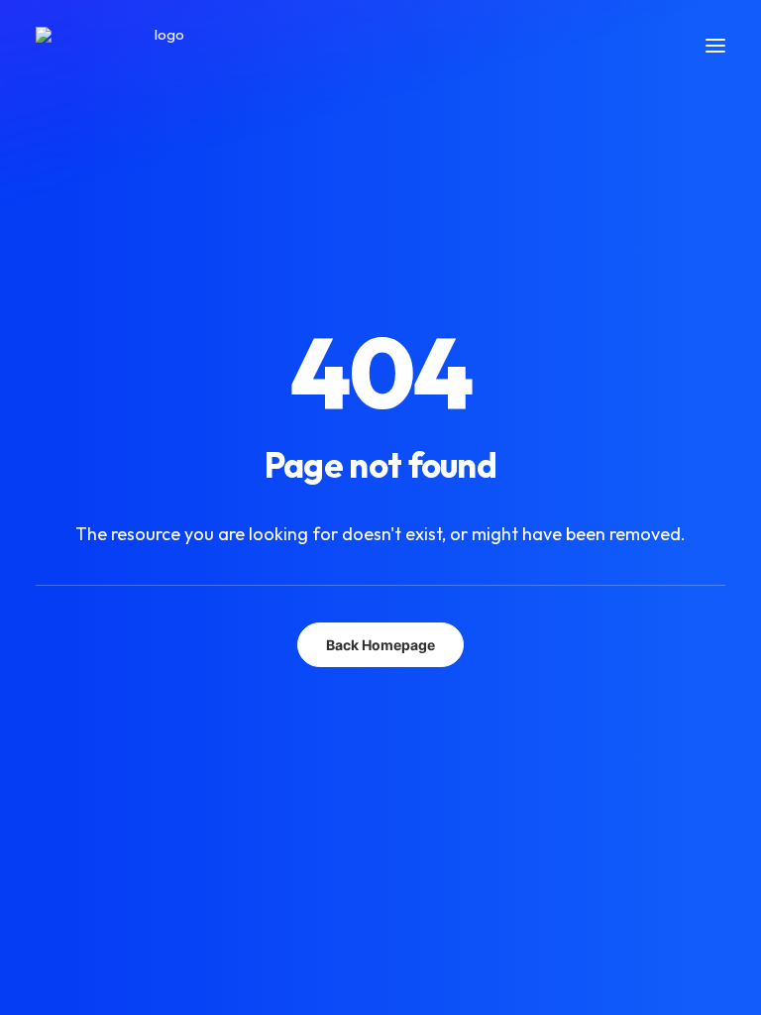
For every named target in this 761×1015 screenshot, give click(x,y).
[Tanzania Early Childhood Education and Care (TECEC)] (161, 45)
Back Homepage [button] (380, 644)
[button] (715, 45)
